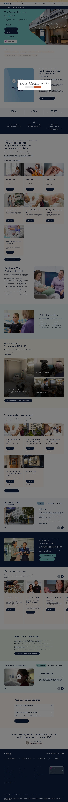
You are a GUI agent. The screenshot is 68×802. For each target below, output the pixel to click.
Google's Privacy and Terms (35, 84)
